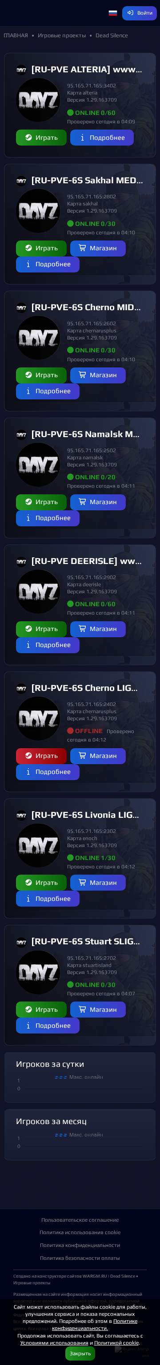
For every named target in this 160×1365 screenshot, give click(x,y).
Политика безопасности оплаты (80, 1258)
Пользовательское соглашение (80, 1219)
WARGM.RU (95, 1275)
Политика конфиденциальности (80, 1245)
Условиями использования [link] (54, 1342)
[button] (112, 13)
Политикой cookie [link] (116, 1342)
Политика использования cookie (80, 1232)
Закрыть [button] (80, 1353)
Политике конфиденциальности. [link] (94, 1324)
